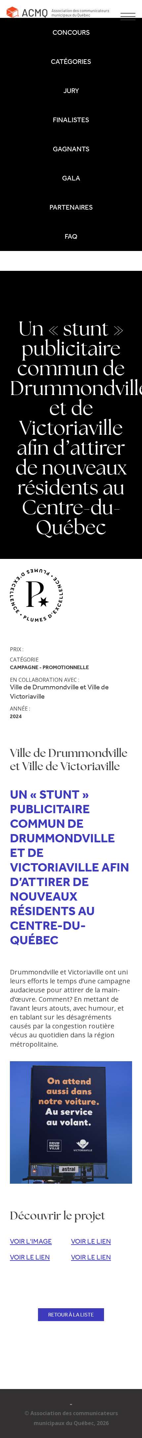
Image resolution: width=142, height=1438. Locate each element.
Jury (71, 91)
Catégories (71, 62)
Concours (71, 32)
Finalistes (71, 120)
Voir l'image (31, 1241)
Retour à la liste (71, 1315)
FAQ (71, 236)
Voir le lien (91, 1241)
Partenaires (71, 207)
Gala (71, 178)
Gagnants (71, 149)
